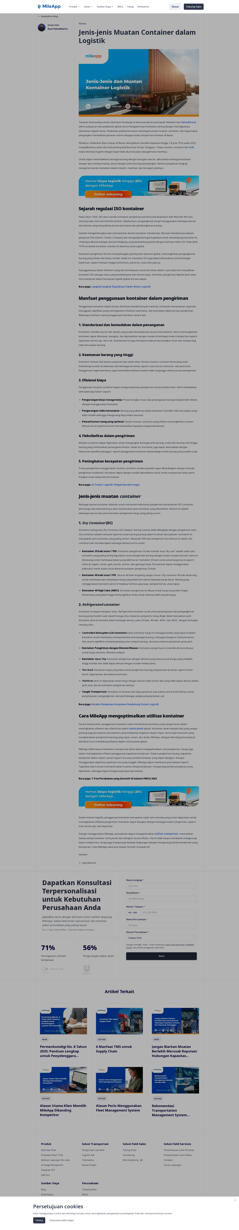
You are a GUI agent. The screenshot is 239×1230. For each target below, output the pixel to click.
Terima (39, 1220)
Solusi (87, 6)
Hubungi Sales (193, 6)
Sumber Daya (104, 6)
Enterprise (143, 6)
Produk (73, 6)
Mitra (120, 6)
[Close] (235, 1200)
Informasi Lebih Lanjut (62, 1220)
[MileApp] (49, 6)
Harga (130, 6)
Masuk (175, 6)
